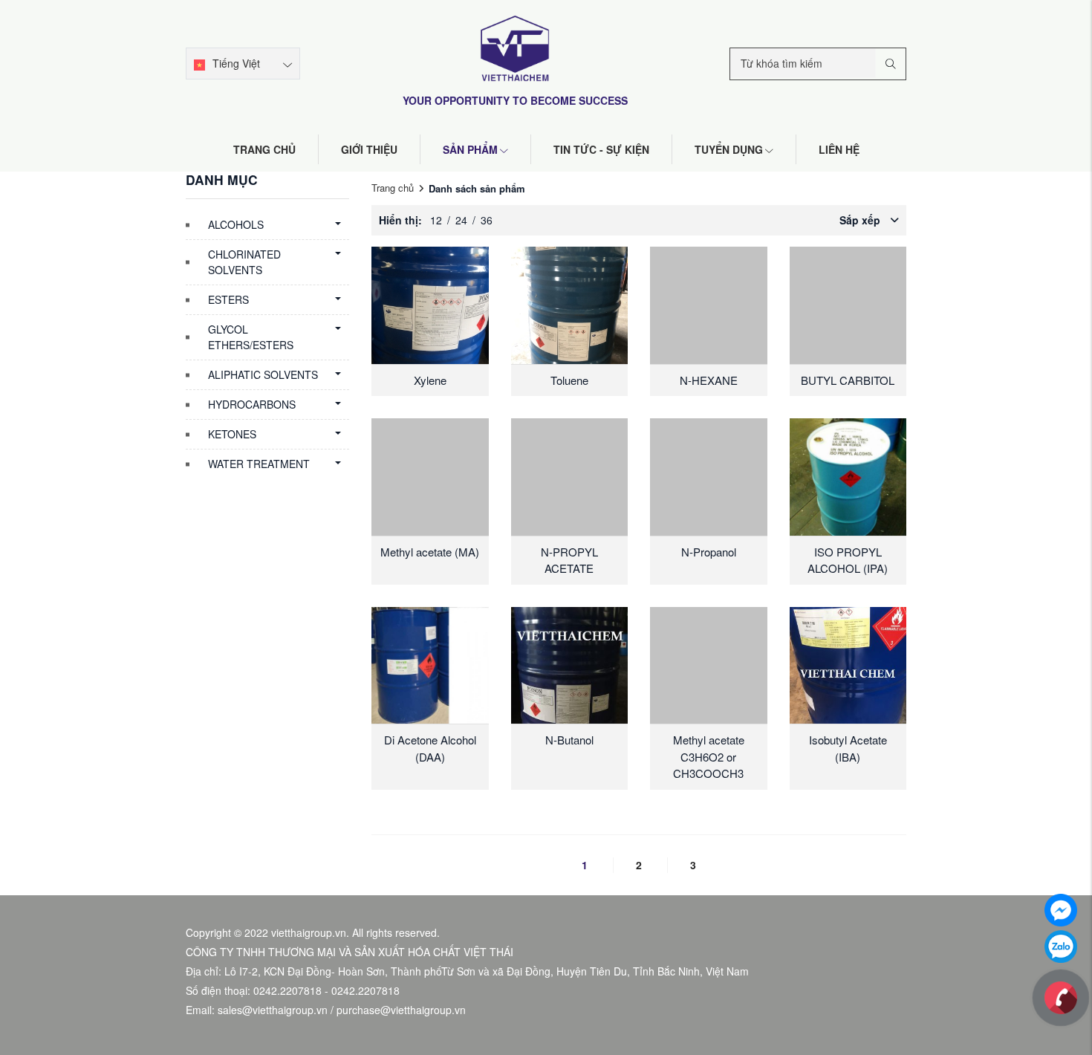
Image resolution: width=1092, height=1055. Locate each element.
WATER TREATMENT (259, 463)
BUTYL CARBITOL (847, 380)
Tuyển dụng (729, 149)
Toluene (569, 380)
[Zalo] (1060, 945)
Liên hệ (839, 149)
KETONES (232, 433)
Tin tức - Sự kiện (601, 149)
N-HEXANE (709, 380)
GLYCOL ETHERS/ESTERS (250, 337)
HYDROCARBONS (252, 404)
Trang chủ (264, 149)
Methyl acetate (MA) (429, 551)
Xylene (430, 380)
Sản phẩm (470, 149)
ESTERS (228, 299)
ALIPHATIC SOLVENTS (263, 374)
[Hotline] (1060, 996)
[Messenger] (1060, 908)
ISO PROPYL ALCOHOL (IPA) (847, 560)
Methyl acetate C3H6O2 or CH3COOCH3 (708, 756)
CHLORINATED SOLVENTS (244, 262)
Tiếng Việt (236, 63)
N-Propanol (708, 551)
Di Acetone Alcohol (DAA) (430, 748)
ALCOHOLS (236, 224)
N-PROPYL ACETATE (569, 560)
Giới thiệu (369, 149)
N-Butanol (569, 739)
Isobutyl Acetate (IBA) (848, 748)
